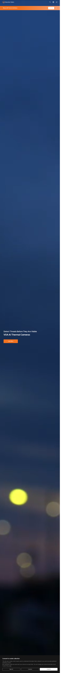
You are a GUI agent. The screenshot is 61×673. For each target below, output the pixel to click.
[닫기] (56, 8)
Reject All (11, 669)
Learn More (51, 8)
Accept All (49, 669)
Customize (30, 669)
